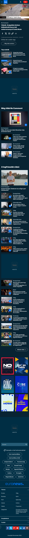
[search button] (26, 444)
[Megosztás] (9, 33)
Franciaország (21, 461)
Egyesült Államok (18, 469)
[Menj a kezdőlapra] (5, 2)
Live (25, 2)
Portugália (18, 473)
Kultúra (10, 473)
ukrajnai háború (8, 461)
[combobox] (14, 444)
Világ (14, 210)
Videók (3, 506)
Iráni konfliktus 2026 (14, 458)
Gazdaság (15, 315)
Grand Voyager (5, 186)
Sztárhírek (21, 476)
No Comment (4, 128)
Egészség (18, 499)
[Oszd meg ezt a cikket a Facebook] (2, 33)
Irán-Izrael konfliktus (14, 454)
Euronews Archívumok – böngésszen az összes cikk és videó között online (22, 511)
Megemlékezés (10, 476)
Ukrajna (8, 469)
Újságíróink (4, 509)
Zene (8, 465)
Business (3, 496)
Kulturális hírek (17, 202)
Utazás (3, 503)
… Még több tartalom (8, 43)
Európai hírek (16, 193)
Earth (17, 496)
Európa (3, 493)
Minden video (21, 349)
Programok (18, 506)
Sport (14, 289)
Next (2, 499)
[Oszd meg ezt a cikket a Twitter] (6, 33)
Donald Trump (18, 465)
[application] (14, 12)
